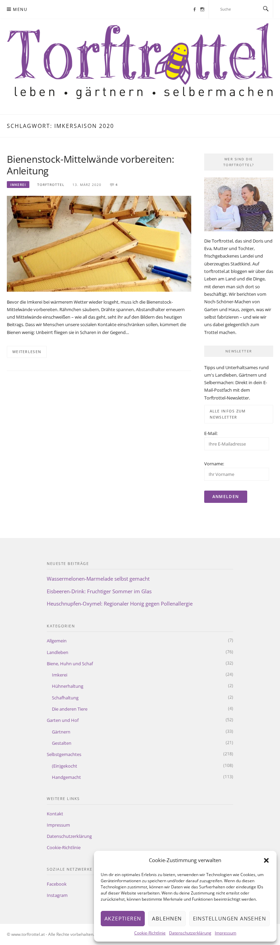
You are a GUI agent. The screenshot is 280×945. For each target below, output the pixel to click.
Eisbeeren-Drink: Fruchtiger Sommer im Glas (99, 591)
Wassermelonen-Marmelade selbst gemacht (98, 578)
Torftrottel (50, 184)
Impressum (225, 933)
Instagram (57, 895)
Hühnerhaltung (67, 686)
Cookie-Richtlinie (150, 933)
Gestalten (61, 743)
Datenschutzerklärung (190, 933)
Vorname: (214, 464)
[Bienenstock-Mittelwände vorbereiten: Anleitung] (99, 243)
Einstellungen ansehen (229, 918)
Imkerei (18, 184)
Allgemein (57, 641)
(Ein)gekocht (64, 766)
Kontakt (55, 814)
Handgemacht (66, 777)
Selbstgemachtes (64, 754)
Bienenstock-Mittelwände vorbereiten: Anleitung (90, 164)
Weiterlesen (26, 351)
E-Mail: (211, 433)
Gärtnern (61, 732)
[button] (266, 860)
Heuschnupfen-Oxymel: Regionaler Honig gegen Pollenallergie (120, 603)
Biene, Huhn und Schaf (70, 663)
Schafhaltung (65, 698)
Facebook (57, 884)
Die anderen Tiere (69, 709)
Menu (20, 9)
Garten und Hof (63, 720)
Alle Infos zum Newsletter (228, 414)
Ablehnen (167, 918)
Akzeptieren (122, 918)
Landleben (57, 652)
